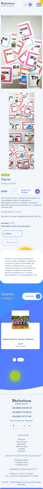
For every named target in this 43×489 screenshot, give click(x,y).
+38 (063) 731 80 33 (21, 412)
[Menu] (39, 4)
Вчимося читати (7, 6)
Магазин (21, 439)
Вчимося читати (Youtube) (21, 473)
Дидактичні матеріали (20, 226)
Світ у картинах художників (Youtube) (21, 476)
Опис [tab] (8, 233)
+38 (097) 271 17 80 (21, 416)
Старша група (21, 464)
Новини (21, 449)
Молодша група (21, 460)
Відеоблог (21, 444)
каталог (29, 296)
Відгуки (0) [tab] (11, 242)
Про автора (21, 442)
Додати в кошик (26, 191)
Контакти (22, 451)
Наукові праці (22, 446)
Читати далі (20, 346)
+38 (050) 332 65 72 (21, 408)
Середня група (21, 462)
